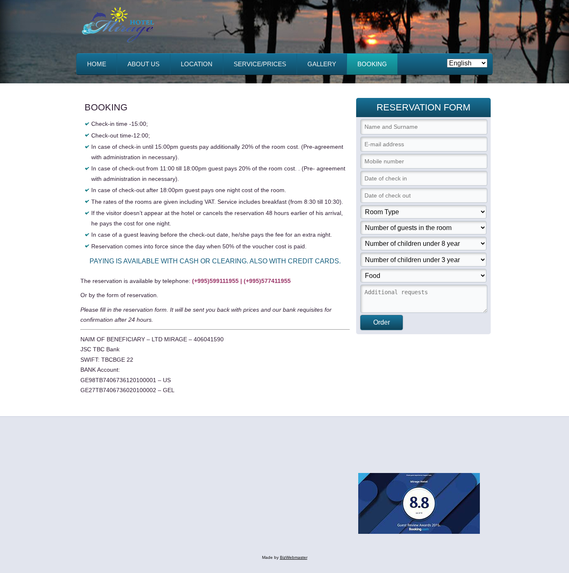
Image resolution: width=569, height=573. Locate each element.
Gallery (321, 64)
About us (143, 64)
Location (196, 64)
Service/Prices (260, 64)
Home (96, 64)
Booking (372, 64)
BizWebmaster (293, 557)
